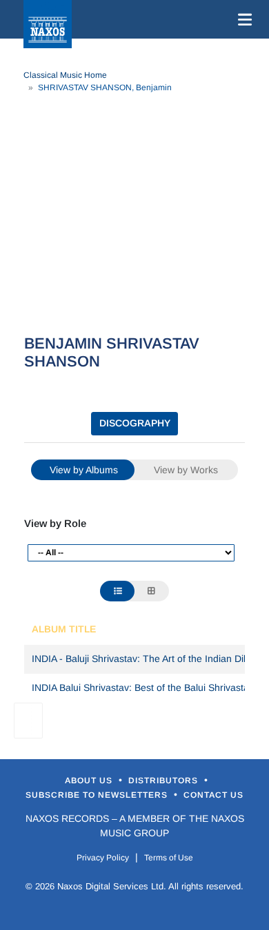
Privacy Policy (103, 857)
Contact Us (213, 795)
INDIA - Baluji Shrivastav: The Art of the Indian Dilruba (149, 658)
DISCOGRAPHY (134, 422)
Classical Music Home (65, 75)
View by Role (55, 523)
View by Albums (84, 469)
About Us (90, 780)
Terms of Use (168, 857)
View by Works (186, 469)
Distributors (164, 780)
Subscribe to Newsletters (98, 795)
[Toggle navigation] (242, 19)
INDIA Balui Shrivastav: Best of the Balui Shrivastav (143, 687)
